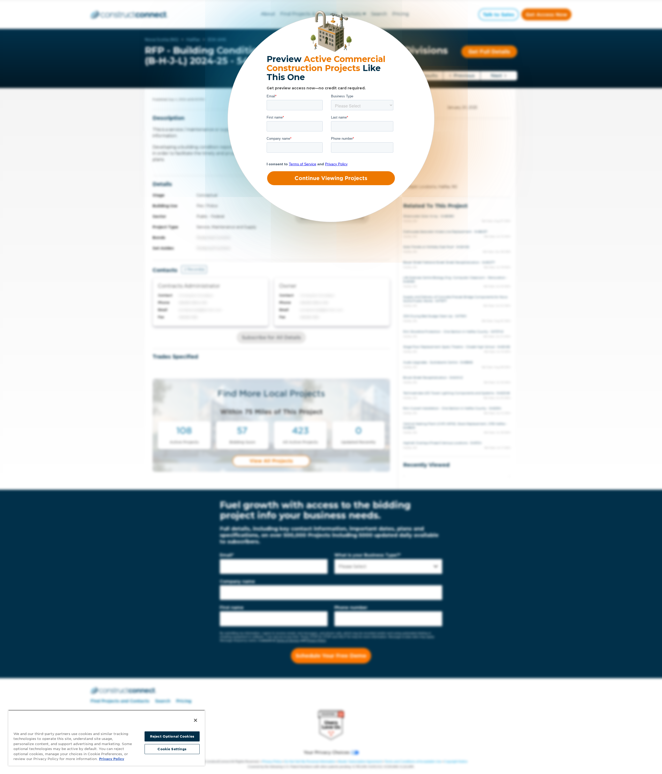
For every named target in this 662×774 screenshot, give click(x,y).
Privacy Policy (111, 759)
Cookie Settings (171, 749)
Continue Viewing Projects (331, 178)
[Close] (195, 720)
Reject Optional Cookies (172, 736)
